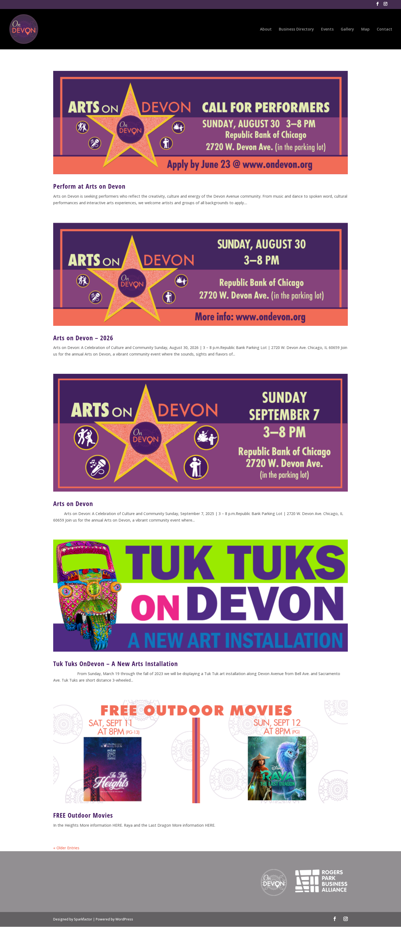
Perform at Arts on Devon (89, 186)
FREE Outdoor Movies (83, 815)
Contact (384, 29)
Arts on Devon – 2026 (83, 337)
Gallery (347, 29)
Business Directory (296, 29)
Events (327, 29)
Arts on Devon (73, 503)
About (266, 29)
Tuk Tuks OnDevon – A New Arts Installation (115, 663)
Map (365, 29)
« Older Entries (66, 847)
